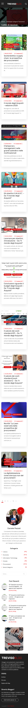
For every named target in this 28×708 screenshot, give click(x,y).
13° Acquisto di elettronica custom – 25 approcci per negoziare (16, 597)
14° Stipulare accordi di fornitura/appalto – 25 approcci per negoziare (15, 586)
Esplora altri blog (5, 683)
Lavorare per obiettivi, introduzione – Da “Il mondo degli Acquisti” (13, 240)
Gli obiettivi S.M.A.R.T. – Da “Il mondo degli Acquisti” (14, 195)
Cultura (7, 44)
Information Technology (12, 461)
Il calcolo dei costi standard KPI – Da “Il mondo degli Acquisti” (13, 333)
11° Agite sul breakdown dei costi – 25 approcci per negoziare (17, 617)
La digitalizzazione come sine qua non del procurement (13, 475)
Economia (15, 44)
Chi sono (3, 680)
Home (3, 21)
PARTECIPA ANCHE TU (10, 700)
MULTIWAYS (11, 706)
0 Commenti (18, 53)
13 (13, 501)
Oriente (5, 561)
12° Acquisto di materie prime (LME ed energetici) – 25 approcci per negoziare (17, 607)
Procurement (9, 46)
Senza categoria (8, 567)
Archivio (3, 677)
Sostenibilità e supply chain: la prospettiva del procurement (13, 58)
